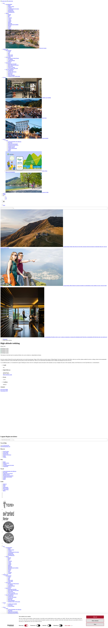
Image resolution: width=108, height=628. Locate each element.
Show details (67, 625)
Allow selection (95, 620)
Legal (4, 486)
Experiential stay (11, 12)
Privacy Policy (6, 488)
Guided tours (10, 70)
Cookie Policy (6, 489)
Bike (9, 53)
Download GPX (4, 390)
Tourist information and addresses (14, 141)
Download (2, 387)
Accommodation (9, 4)
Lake (9, 52)
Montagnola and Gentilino (13, 24)
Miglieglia (10, 23)
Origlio (9, 26)
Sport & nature (8, 50)
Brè (8, 16)
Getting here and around (13, 143)
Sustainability (5, 487)
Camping (10, 7)
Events (4, 77)
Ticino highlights (11, 75)
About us (5, 483)
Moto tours (10, 74)
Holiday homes (11, 6)
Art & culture (8, 57)
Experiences (10, 72)
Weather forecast (11, 147)
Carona (9, 18)
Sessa (9, 27)
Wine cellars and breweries (13, 65)
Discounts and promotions (13, 145)
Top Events (10, 605)
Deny (95, 624)
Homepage (5, 339)
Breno (9, 15)
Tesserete (10, 29)
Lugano (9, 573)
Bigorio (9, 14)
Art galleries (10, 59)
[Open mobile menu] (4, 202)
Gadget (9, 149)
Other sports (10, 56)
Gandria (9, 21)
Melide (9, 22)
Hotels (9, 5)
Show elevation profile (7, 374)
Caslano (9, 20)
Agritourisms (10, 9)
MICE (4, 193)
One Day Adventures (12, 71)
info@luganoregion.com (5, 446)
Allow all (95, 617)
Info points (5, 472)
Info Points (10, 142)
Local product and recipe (13, 68)
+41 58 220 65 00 (5, 445)
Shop (4, 205)
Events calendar (11, 606)
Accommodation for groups (13, 8)
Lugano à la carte (11, 146)
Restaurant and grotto (12, 63)
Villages (7, 13)
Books (9, 150)
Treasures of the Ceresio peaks (14, 76)
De (6, 197)
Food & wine (8, 62)
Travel (4, 139)
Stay (4, 3)
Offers (4, 194)
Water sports (10, 54)
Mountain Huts (11, 11)
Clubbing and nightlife (12, 603)
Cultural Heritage (11, 60)
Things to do (5, 49)
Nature (9, 51)
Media (4, 485)
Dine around (10, 66)
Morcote (9, 25)
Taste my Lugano (11, 67)
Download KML (4, 389)
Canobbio (10, 17)
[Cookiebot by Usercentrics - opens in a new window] (10, 625)
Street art (10, 61)
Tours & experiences (10, 69)
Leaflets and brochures (12, 148)
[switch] (38, 625)
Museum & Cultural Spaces (13, 58)
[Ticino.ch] (8, 509)
